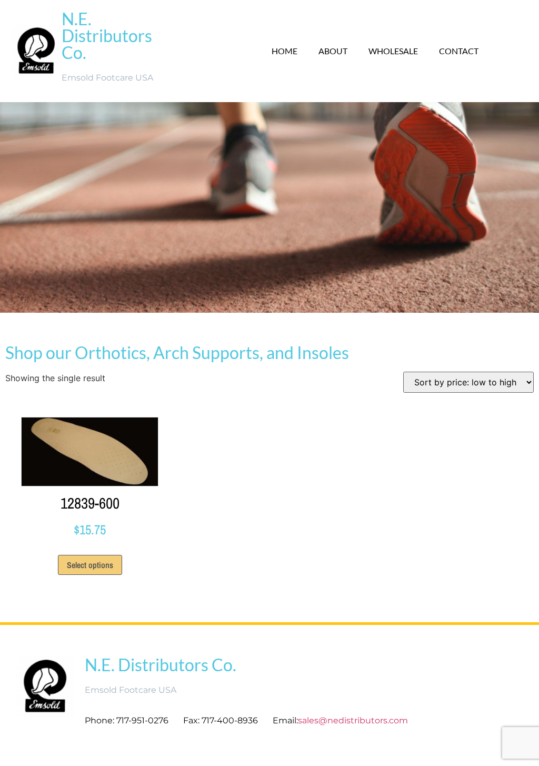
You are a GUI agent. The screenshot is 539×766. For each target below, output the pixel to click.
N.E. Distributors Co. (107, 35)
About (332, 51)
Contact (458, 51)
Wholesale (393, 51)
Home (284, 51)
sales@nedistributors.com (354, 720)
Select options (90, 565)
